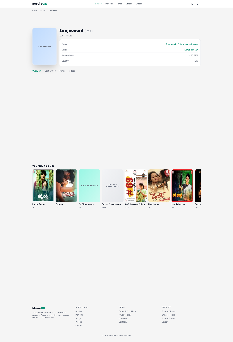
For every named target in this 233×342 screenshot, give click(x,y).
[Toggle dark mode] (198, 3)
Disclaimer (123, 318)
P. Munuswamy (191, 50)
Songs (119, 4)
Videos (129, 4)
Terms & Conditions (127, 311)
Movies (98, 4)
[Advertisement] (116, 19)
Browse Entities (168, 318)
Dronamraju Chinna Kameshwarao (182, 44)
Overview (36, 71)
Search (165, 322)
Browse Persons (169, 315)
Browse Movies (169, 311)
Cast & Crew (50, 71)
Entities (139, 4)
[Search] (192, 3)
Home (34, 10)
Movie (39, 4)
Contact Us (123, 322)
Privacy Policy (125, 315)
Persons (109, 4)
